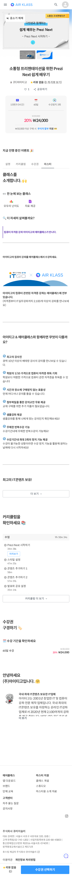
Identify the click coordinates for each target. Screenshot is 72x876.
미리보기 (13, 553)
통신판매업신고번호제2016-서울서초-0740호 (25, 843)
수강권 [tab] (35, 164)
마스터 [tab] (48, 164)
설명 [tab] (7, 164)
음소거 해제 (16, 18)
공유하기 (42, 89)
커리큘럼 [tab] (21, 164)
